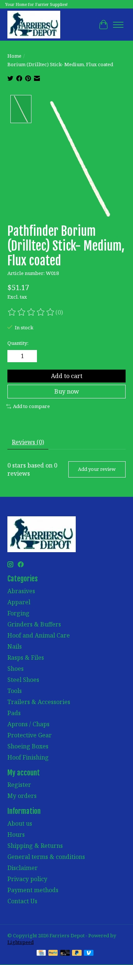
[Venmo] (88, 953)
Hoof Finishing (28, 757)
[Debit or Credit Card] (65, 953)
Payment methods (32, 890)
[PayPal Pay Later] (77, 953)
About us (19, 823)
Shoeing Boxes (27, 746)
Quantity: (17, 343)
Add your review (97, 469)
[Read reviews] (31, 312)
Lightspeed (20, 942)
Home (14, 55)
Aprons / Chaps (28, 724)
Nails (14, 646)
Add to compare (31, 406)
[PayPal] (53, 953)
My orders (22, 796)
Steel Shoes (23, 680)
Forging (18, 613)
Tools (14, 691)
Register (19, 785)
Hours (16, 834)
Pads (14, 713)
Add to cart (66, 376)
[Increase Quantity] (30, 356)
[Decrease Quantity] (14, 356)
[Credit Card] (41, 953)
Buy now (66, 391)
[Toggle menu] (118, 24)
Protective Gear (29, 735)
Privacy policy (27, 879)
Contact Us (22, 901)
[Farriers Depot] (33, 24)
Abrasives (21, 591)
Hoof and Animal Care (38, 635)
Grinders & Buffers (34, 624)
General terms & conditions (46, 857)
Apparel (18, 602)
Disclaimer (22, 868)
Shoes (15, 669)
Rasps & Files (25, 657)
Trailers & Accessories (38, 702)
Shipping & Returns (35, 846)
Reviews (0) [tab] (28, 442)
